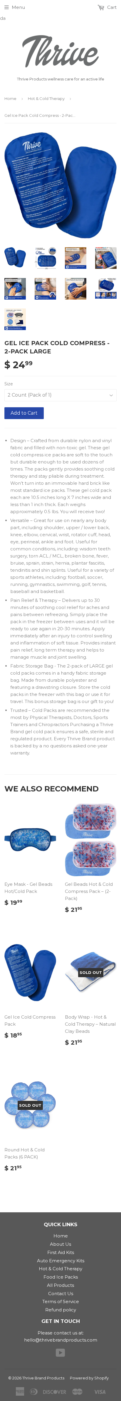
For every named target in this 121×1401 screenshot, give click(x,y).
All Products (60, 1285)
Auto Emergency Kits (60, 1260)
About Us (60, 1244)
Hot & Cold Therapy (46, 98)
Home (10, 98)
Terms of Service (60, 1301)
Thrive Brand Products (43, 1378)
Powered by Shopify (89, 1378)
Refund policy (60, 1310)
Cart (111, 7)
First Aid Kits (60, 1252)
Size (8, 384)
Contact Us (60, 1293)
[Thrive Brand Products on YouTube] (60, 1355)
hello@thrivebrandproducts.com (60, 1340)
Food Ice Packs (60, 1277)
